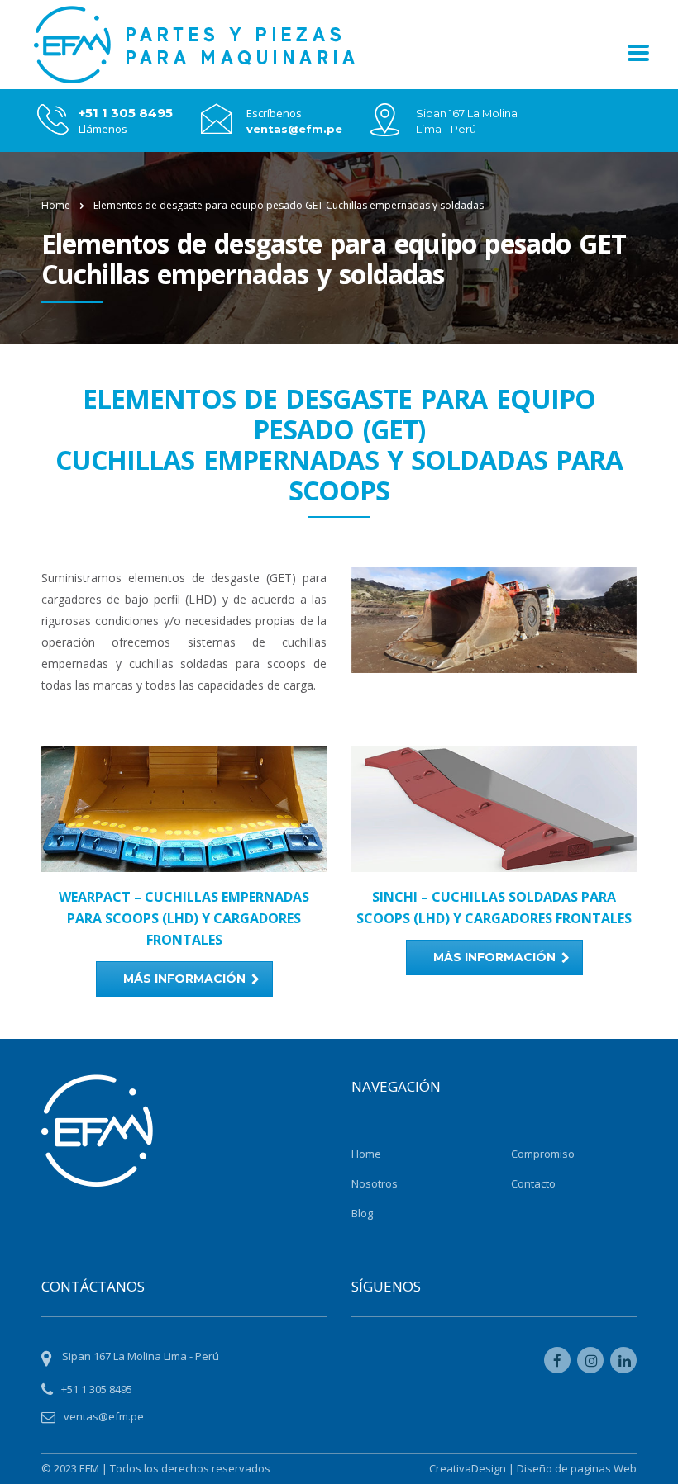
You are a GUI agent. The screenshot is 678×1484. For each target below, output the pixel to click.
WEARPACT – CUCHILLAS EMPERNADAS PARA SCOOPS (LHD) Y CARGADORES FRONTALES (184, 918)
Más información (184, 978)
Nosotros (374, 1183)
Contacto (533, 1183)
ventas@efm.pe (294, 128)
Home (55, 205)
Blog (362, 1213)
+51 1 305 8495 (126, 113)
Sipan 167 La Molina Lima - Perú (140, 1356)
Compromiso (543, 1153)
